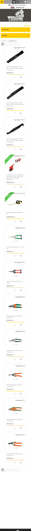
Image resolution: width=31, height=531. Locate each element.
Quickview (20, 77)
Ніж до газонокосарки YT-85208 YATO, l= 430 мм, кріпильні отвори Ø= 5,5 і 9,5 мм (14, 140)
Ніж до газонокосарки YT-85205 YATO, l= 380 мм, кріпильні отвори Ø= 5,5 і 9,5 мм (14, 104)
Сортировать (4, 40)
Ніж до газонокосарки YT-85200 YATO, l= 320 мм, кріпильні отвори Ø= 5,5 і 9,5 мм (14, 68)
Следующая (19, 44)
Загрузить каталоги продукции (18, 5)
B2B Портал (27, 25)
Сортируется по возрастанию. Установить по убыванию (18, 40)
